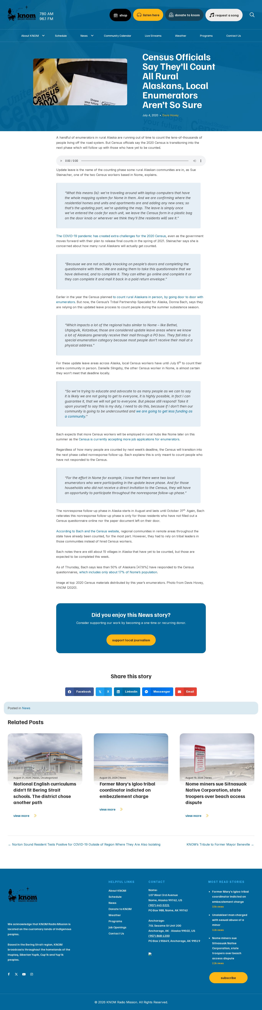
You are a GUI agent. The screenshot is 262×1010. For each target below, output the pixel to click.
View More (21, 815)
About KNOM (30, 35)
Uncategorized (49, 777)
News (84, 35)
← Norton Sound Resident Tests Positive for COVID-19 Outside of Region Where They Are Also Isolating (84, 844)
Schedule (61, 35)
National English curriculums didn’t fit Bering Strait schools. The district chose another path (44, 793)
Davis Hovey (170, 115)
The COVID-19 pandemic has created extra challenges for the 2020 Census (111, 236)
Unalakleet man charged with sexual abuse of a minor (229, 920)
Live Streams (153, 35)
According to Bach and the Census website (87, 531)
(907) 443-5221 (159, 905)
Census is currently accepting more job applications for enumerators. (129, 439)
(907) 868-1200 (159, 936)
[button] (43, 35)
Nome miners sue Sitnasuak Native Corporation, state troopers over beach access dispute (216, 793)
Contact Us (233, 35)
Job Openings (117, 927)
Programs (206, 35)
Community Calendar (117, 35)
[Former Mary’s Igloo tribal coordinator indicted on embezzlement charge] (131, 758)
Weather (180, 35)
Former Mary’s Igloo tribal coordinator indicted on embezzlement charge (127, 790)
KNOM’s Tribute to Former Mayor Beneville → (220, 844)
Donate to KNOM (120, 909)
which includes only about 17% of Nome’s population (118, 572)
